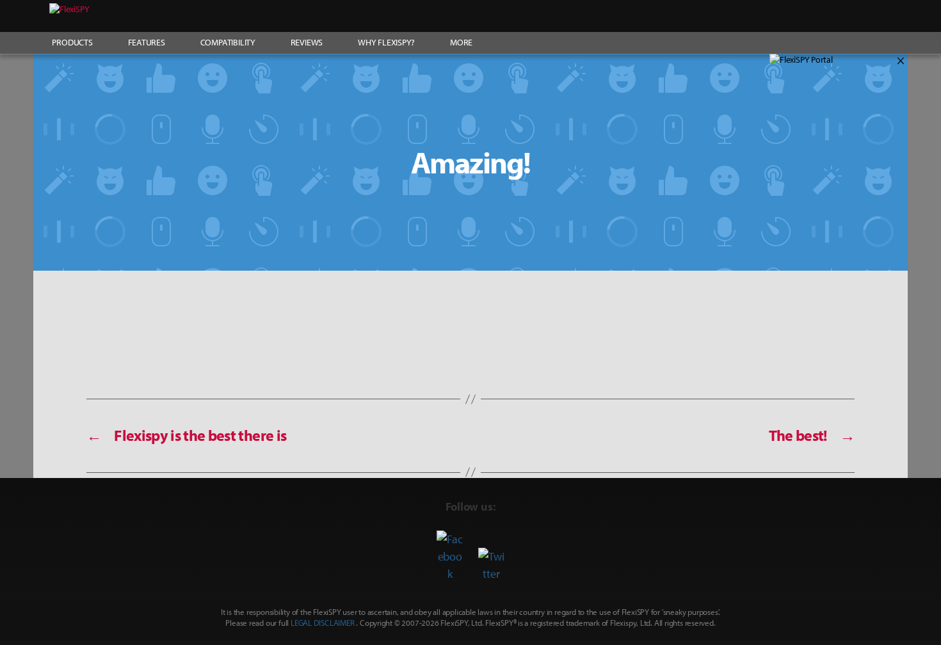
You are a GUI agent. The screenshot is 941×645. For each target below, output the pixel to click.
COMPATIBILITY (227, 42)
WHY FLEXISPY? (386, 42)
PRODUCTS (72, 42)
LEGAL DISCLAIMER (323, 622)
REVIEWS (307, 42)
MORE (461, 42)
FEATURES (146, 42)
